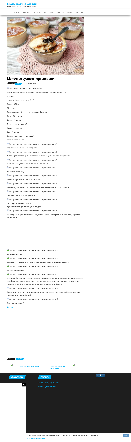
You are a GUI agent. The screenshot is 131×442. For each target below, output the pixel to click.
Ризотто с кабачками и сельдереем (58, 367)
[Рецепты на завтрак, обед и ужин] (8, 12)
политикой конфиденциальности (34, 438)
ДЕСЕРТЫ (37, 12)
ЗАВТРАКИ (60, 12)
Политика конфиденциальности (48, 383)
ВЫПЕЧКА (79, 12)
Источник (10, 307)
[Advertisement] (13, 412)
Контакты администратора (47, 387)
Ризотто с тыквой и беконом (29, 367)
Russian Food (31, 83)
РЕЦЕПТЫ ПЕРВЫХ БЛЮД (21, 12)
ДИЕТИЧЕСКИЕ (49, 12)
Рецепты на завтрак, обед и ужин (22, 4)
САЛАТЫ (70, 12)
